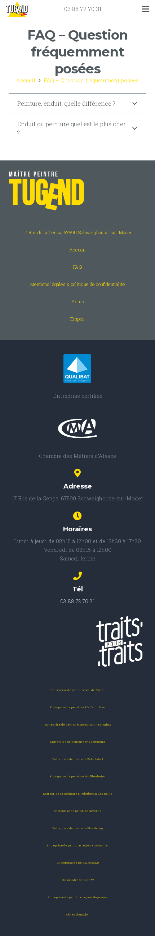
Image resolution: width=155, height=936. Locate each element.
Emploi (77, 318)
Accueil (77, 249)
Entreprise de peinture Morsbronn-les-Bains (77, 724)
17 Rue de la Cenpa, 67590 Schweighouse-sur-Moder (77, 232)
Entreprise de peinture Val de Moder (77, 690)
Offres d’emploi (77, 914)
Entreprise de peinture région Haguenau (78, 897)
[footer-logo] (77, 190)
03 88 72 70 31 (83, 9)
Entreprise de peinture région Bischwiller (77, 845)
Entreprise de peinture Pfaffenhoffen (77, 707)
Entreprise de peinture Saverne (77, 811)
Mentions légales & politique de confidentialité (77, 284)
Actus (77, 301)
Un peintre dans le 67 (78, 880)
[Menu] (145, 9)
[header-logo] (17, 9)
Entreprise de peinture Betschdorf (77, 759)
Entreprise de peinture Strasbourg (77, 828)
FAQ (77, 267)
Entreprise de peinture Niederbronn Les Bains (77, 793)
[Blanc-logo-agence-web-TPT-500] (77, 641)
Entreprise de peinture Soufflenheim (77, 776)
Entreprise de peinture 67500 (78, 862)
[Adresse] (77, 474)
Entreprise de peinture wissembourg (77, 742)
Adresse (77, 486)
